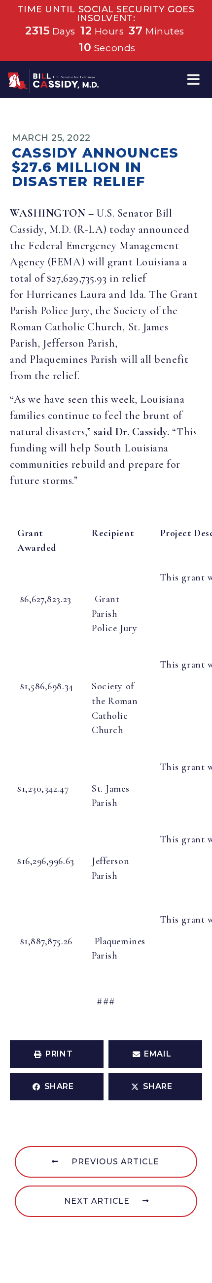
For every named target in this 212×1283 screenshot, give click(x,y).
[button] (193, 79)
